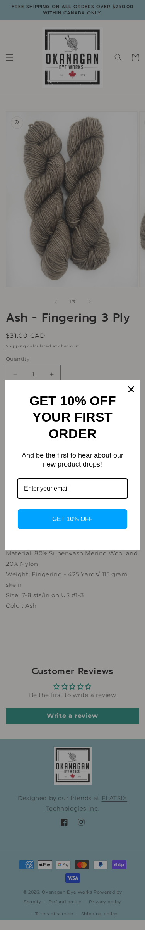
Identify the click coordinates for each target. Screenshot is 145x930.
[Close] (131, 389)
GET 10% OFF (72, 519)
